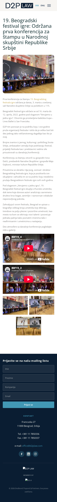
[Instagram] (35, 454)
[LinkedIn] (28, 454)
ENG (43, 5)
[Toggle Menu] (49, 5)
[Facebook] (21, 454)
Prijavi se (28, 404)
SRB (37, 5)
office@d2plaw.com (32, 445)
